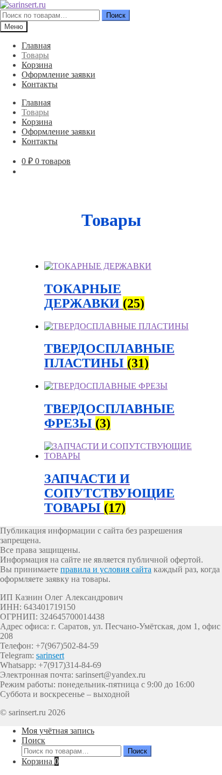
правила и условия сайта (105, 569)
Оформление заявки (58, 74)
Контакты (40, 84)
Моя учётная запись (58, 730)
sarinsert (50, 655)
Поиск (116, 15)
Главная (36, 45)
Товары (35, 55)
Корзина (37, 64)
